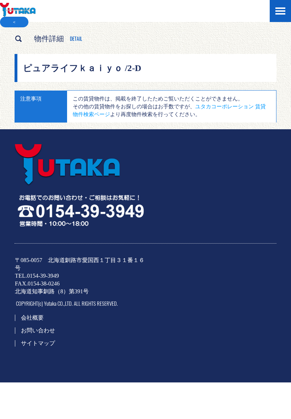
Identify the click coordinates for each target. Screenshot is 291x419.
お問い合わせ (38, 330)
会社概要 (32, 318)
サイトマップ (38, 343)
